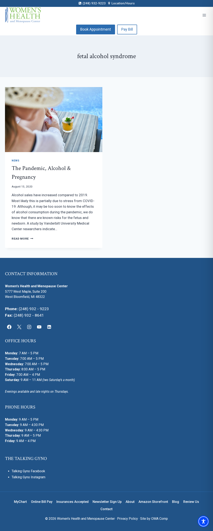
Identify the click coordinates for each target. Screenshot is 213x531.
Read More (22, 238)
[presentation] (53, 119)
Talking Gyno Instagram (28, 477)
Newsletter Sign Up (107, 502)
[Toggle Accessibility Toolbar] (203, 521)
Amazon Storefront (153, 502)
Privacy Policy (127, 519)
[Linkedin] (49, 327)
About (130, 502)
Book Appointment (95, 29)
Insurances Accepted (72, 502)
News (15, 160)
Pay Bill (127, 29)
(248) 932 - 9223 (34, 308)
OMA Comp (159, 519)
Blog (175, 502)
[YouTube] (39, 327)
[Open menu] (204, 15)
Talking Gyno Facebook (28, 471)
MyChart (20, 502)
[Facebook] (9, 327)
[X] (19, 327)
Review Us (191, 502)
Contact (106, 509)
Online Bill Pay (41, 502)
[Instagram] (29, 327)
